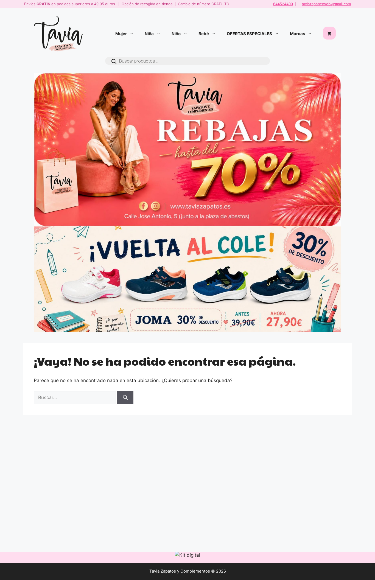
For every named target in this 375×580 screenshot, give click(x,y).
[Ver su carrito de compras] (329, 34)
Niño (176, 33)
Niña (149, 33)
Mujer (121, 33)
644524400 (283, 4)
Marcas (297, 33)
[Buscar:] (75, 397)
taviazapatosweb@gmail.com (326, 4)
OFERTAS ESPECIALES (249, 33)
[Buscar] (125, 397)
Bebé (203, 33)
